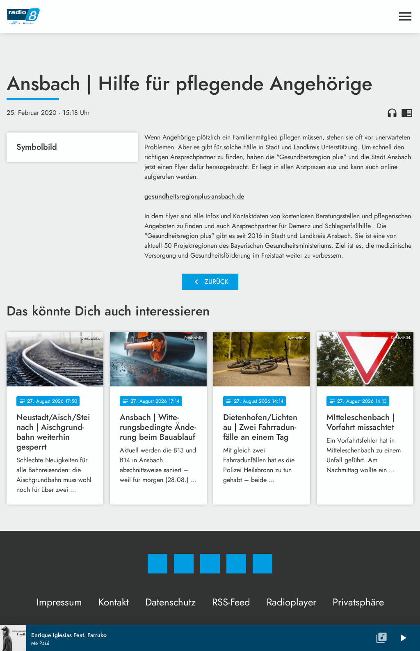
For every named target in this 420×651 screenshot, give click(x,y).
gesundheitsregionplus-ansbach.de (194, 196)
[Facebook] (157, 563)
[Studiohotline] (236, 563)
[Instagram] (184, 563)
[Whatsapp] (210, 563)
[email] (262, 563)
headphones (392, 113)
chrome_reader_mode (407, 113)
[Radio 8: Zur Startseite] (200, 16)
